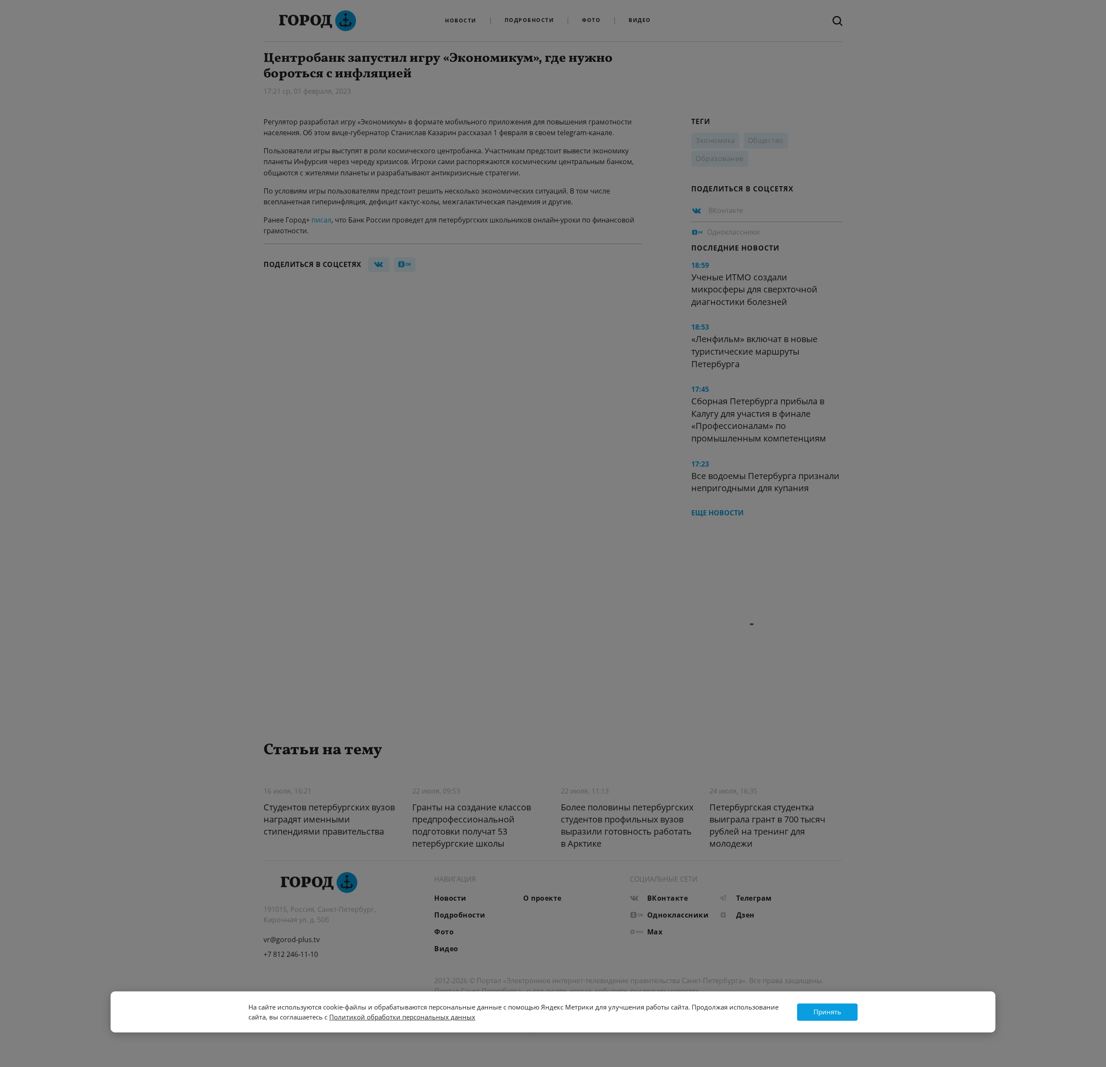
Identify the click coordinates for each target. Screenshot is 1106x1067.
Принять (827, 1011)
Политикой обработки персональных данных (402, 1017)
